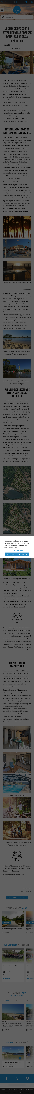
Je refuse (12, 554)
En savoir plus (18, 551)
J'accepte (24, 554)
